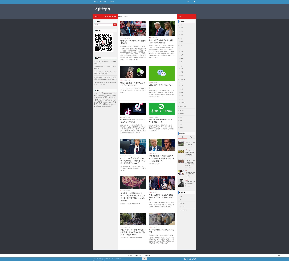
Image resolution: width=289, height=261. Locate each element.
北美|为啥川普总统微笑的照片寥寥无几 (190, 183)
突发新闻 (183, 102)
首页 (96, 2)
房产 (182, 48)
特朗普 (111, 100)
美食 (182, 41)
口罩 (98, 95)
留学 (182, 72)
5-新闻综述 (182, 79)
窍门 (109, 104)
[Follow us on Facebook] (115, 16)
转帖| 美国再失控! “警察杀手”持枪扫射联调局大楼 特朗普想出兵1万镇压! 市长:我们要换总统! (133, 232)
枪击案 (106, 100)
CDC (95, 93)
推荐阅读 (182, 113)
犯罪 (115, 100)
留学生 (96, 102)
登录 (188, 2)
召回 (101, 95)
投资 (182, 51)
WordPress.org (183, 210)
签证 (112, 104)
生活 (182, 61)
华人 (114, 93)
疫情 (100, 102)
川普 (103, 95)
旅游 (101, 100)
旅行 (181, 124)
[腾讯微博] (108, 16)
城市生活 (182, 110)
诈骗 (109, 106)
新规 (99, 100)
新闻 (181, 120)
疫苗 (104, 102)
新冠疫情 (99, 98)
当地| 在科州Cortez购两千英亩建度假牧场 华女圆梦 (190, 152)
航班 (101, 106)
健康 (182, 27)
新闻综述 (111, 2)
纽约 (114, 104)
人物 (182, 89)
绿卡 (95, 106)
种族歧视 (107, 102)
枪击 (103, 100)
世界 (182, 82)
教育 (182, 55)
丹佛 (101, 93)
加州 (111, 93)
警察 (107, 106)
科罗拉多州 (102, 104)
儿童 (109, 93)
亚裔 (104, 93)
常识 (110, 95)
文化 (182, 58)
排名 (95, 97)
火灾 (109, 100)
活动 (182, 99)
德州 (115, 95)
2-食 (181, 38)
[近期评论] (191, 137)
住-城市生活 (183, 106)
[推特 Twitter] (112, 16)
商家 (182, 31)
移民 (107, 104)
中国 (182, 85)
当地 (150, 82)
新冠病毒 (107, 97)
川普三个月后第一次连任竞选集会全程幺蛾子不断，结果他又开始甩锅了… (161, 197)
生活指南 (103, 2)
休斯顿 (106, 93)
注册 (181, 196)
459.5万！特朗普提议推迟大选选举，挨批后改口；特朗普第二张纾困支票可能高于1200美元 (132, 160)
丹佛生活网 (102, 9)
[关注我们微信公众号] (105, 16)
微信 (113, 95)
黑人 (111, 106)
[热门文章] (182, 137)
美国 (98, 106)
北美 (121, 38)
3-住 (181, 45)
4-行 (181, 66)
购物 (182, 34)
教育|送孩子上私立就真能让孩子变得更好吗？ (190, 173)
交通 (182, 68)
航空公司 (104, 106)
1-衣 (181, 25)
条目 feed (182, 203)
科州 (111, 102)
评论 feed (182, 206)
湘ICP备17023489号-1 (98, 260)
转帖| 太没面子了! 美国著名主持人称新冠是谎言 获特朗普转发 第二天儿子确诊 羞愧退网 (161, 158)
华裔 (95, 95)
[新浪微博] (110, 16)
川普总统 (107, 95)
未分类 (122, 155)
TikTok (97, 93)
